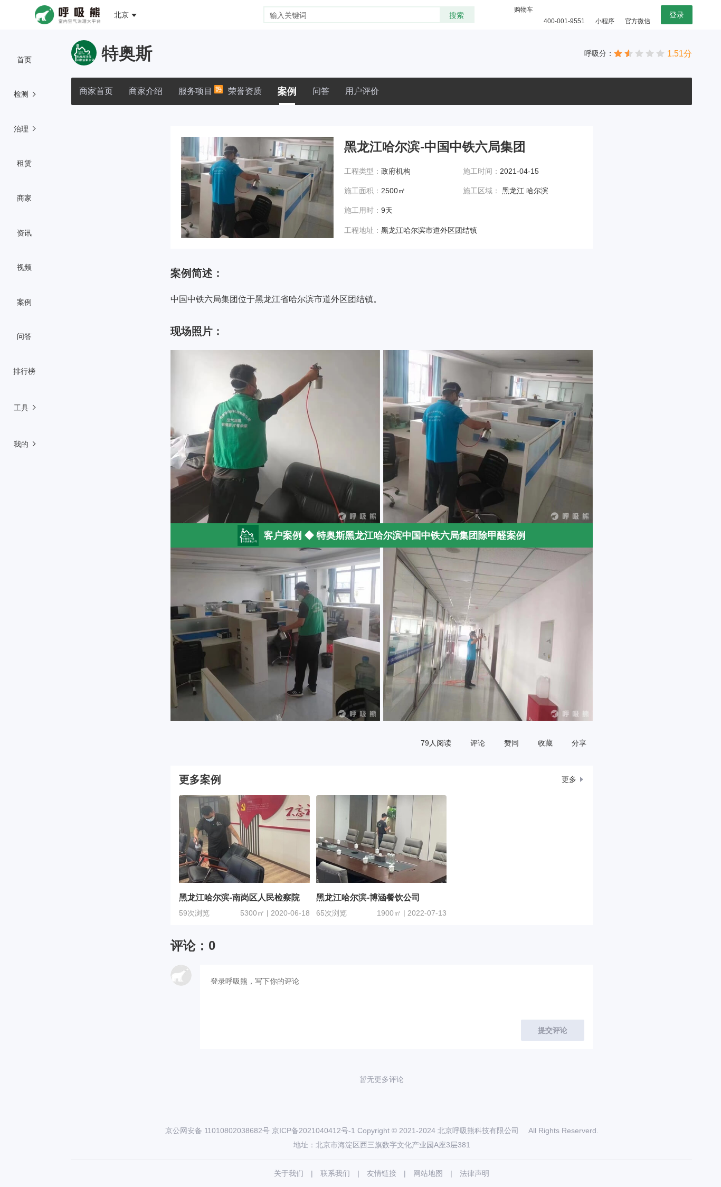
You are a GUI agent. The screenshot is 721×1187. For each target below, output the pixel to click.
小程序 (604, 21)
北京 (121, 15)
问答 (320, 91)
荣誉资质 (245, 91)
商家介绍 (146, 91)
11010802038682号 (237, 1130)
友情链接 (381, 1173)
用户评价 (362, 91)
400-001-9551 (564, 21)
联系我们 (335, 1173)
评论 (477, 743)
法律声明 (474, 1173)
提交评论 (552, 1030)
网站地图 (428, 1173)
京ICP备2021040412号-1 (313, 1130)
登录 (676, 15)
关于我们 (288, 1173)
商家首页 (96, 91)
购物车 (523, 9)
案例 (287, 91)
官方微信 (637, 21)
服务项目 (195, 91)
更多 (569, 779)
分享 (579, 743)
